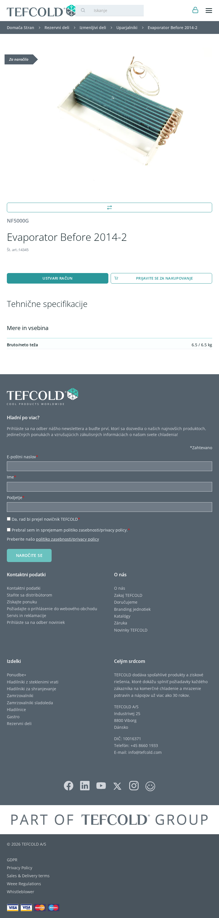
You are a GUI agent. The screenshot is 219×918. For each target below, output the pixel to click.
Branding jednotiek (132, 609)
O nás (119, 588)
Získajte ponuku (22, 601)
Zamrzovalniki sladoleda (30, 702)
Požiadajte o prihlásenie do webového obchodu (52, 608)
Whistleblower (20, 891)
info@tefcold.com (145, 752)
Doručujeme (125, 602)
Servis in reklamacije (26, 615)
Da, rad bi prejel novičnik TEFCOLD (46, 519)
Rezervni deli (19, 723)
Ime (11, 477)
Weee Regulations (24, 883)
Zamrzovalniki (20, 695)
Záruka (120, 623)
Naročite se (29, 555)
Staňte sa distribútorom (29, 595)
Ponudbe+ (16, 674)
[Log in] (195, 11)
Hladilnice (16, 709)
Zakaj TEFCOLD (128, 595)
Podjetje (16, 497)
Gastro (13, 716)
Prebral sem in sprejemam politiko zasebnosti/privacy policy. (71, 530)
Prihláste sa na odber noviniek (36, 622)
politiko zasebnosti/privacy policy (67, 539)
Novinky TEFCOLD (130, 630)
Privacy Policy (19, 867)
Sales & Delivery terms (28, 875)
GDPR (12, 859)
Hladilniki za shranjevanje (31, 688)
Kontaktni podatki (23, 588)
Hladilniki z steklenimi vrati (32, 682)
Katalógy (122, 616)
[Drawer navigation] (209, 11)
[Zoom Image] (109, 116)
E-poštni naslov (22, 456)
